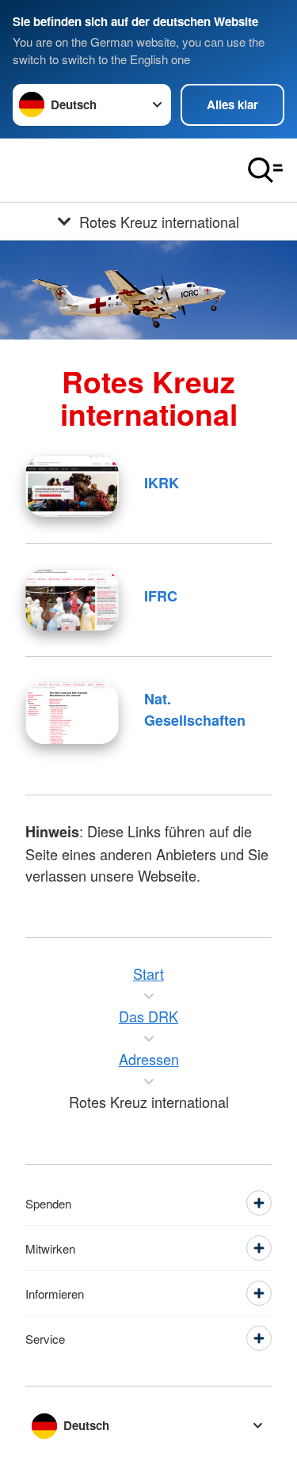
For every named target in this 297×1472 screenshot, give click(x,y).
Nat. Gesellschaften (195, 709)
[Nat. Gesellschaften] (72, 713)
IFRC (160, 596)
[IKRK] (72, 486)
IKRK (161, 482)
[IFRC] (72, 600)
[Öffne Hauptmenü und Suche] (265, 170)
